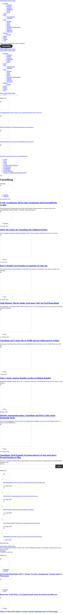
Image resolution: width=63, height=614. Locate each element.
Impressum (3, 550)
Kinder (5, 36)
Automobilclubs (11, 17)
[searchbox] (9, 95)
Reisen (5, 37)
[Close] (17, 95)
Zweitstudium (6, 168)
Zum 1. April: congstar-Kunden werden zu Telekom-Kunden (25, 378)
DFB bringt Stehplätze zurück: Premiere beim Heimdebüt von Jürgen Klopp (18, 509)
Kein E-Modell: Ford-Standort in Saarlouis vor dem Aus (23, 266)
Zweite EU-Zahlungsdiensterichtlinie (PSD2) (15, 172)
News (4, 259)
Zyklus (5, 162)
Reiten (8, 24)
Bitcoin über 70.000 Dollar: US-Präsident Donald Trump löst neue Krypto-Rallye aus (17, 127)
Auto (4, 15)
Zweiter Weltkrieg (8, 171)
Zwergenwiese (7, 166)
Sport (4, 20)
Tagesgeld (9, 8)
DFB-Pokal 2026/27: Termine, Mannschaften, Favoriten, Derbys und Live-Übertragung (20, 496)
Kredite (8, 11)
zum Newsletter (4, 47)
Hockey (9, 25)
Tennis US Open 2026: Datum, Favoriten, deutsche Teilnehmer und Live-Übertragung (17, 141)
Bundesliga (6, 569)
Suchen (2, 463)
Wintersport (10, 31)
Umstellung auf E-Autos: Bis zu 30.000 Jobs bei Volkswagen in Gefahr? (30, 340)
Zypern (5, 159)
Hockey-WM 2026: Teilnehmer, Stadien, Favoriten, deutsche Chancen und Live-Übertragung (21, 523)
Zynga (5, 161)
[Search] (0, 95)
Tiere (4, 40)
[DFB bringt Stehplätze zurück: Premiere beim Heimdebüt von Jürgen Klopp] (6, 506)
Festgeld (9, 6)
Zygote (5, 164)
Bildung (5, 33)
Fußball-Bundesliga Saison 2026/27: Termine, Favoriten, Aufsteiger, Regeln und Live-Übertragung (22, 536)
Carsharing (9, 18)
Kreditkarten (10, 9)
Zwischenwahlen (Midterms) (10, 165)
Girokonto (9, 5)
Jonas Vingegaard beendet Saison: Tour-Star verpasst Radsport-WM (13, 156)
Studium (9, 34)
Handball (9, 21)
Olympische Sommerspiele (13, 27)
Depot (8, 12)
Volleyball (9, 30)
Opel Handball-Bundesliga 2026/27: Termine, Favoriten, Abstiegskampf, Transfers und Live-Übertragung (21, 112)
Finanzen (5, 3)
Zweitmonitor (6, 169)
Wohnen (5, 39)
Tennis (8, 22)
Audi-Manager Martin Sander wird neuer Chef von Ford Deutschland (29, 303)
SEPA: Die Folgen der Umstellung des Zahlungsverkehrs (23, 230)
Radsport (9, 28)
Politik (5, 14)
